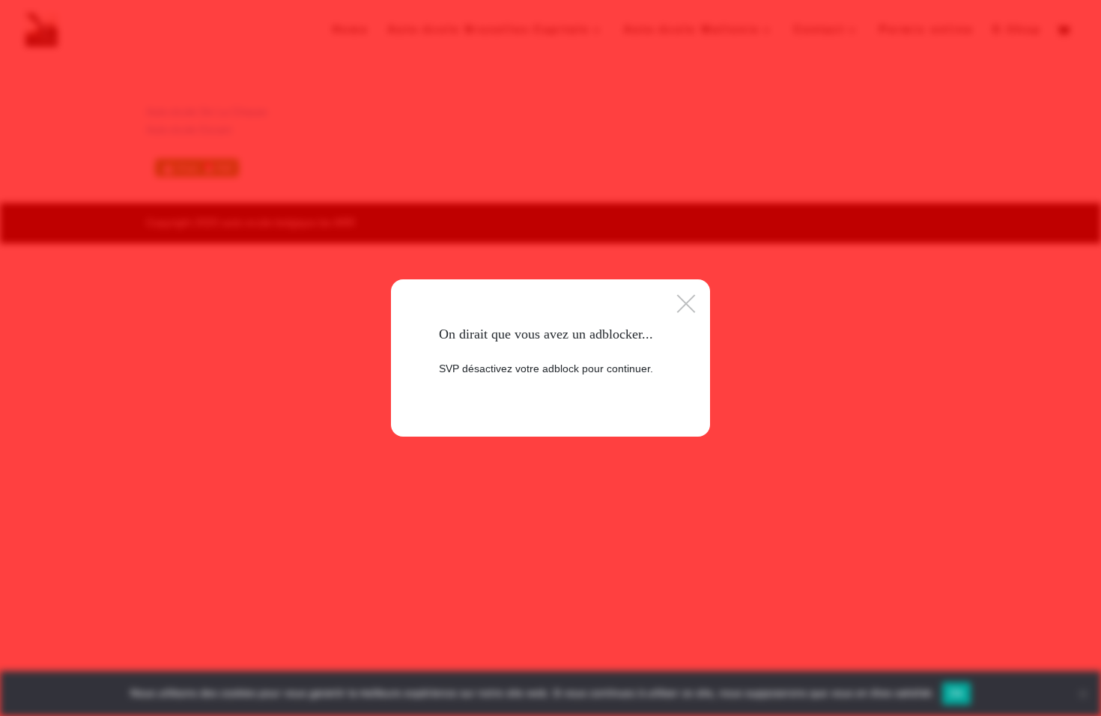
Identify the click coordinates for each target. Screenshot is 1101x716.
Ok (956, 693)
